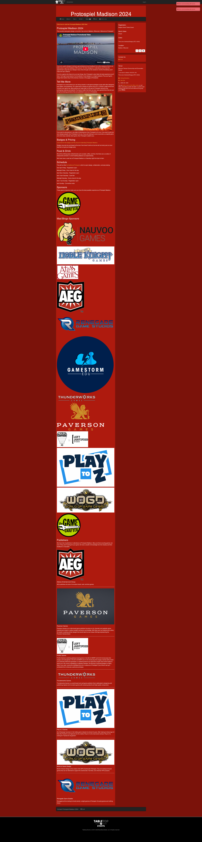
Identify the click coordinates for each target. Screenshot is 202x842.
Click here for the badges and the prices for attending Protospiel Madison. (77, 143)
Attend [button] (68, 19)
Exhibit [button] (81, 19)
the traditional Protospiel (73, 165)
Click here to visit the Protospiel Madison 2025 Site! (72, 24)
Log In (144, 2)
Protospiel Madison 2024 (101, 14)
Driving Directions (124, 78)
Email (121, 59)
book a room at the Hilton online (131, 85)
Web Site (122, 80)
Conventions (70, 2)
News (88, 19)
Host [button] (74, 19)
